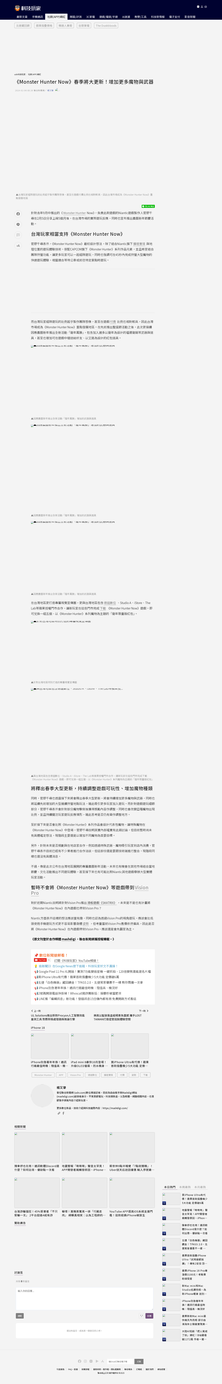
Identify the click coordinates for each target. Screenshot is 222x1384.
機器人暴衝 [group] (65, 25)
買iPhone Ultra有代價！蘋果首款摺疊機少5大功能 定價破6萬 (130, 1064)
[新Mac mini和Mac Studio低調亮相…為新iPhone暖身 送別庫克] (171, 1290)
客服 (76, 1369)
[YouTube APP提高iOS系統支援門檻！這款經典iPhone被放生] (132, 1193)
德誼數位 (92, 1074)
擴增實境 (108, 1074)
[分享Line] (18, 224)
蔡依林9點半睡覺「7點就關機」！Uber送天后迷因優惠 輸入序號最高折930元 (131, 1168)
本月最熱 (200, 1187)
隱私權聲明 (116, 1369)
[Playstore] (96, 1361)
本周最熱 (185, 1187)
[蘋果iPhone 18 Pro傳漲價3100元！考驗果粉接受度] (171, 1275)
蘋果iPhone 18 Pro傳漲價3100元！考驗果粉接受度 (194, 1274)
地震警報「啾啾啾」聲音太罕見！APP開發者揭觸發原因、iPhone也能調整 (84, 1168)
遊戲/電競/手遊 (108, 17)
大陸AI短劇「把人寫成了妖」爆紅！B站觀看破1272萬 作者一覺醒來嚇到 (195, 1335)
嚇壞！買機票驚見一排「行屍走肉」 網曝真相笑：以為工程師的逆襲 (84, 1213)
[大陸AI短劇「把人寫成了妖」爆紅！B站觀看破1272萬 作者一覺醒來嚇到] (171, 1335)
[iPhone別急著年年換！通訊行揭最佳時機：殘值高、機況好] (50, 1046)
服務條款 (97, 1369)
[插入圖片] (141, 1316)
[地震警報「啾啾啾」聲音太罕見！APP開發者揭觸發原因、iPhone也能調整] (84, 1147)
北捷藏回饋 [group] (23, 25)
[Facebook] (79, 1361)
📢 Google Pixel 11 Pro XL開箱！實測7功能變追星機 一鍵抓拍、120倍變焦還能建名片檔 (92, 971)
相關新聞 (20, 1126)
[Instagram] (85, 1361)
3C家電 (90, 17)
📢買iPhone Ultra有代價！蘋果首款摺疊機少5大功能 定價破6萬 (76, 977)
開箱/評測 (76, 17)
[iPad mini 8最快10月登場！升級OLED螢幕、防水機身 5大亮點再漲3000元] (90, 1046)
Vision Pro (75, 1074)
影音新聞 (190, 17)
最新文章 (22, 17)
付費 (122, 1074)
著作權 (106, 1369)
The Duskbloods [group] (106, 25)
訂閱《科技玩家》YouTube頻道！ (76, 960)
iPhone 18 (38, 1028)
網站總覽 (161, 1369)
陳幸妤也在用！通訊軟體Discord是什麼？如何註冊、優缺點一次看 (36, 1168)
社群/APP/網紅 (56, 17)
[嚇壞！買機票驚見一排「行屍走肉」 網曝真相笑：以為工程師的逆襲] (84, 1193)
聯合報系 (128, 1369)
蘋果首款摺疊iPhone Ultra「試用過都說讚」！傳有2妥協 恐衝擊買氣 (194, 1260)
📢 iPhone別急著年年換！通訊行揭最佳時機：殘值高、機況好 (76, 988)
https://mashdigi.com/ (115, 1108)
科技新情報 (158, 17)
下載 (145, 1074)
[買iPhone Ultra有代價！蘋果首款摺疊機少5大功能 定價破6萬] (130, 1046)
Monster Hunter (43, 1074)
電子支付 (174, 17)
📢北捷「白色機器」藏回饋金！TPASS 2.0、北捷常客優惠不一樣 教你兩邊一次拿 (88, 982)
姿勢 (134, 1074)
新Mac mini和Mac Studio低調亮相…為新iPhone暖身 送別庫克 (194, 1290)
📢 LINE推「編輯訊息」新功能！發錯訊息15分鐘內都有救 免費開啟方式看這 (85, 998)
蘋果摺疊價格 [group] (44, 25)
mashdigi (69, 939)
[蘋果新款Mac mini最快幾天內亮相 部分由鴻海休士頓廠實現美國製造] (171, 1320)
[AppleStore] (102, 1361)
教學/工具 (140, 17)
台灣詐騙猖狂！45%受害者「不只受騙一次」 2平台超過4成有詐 (36, 1213)
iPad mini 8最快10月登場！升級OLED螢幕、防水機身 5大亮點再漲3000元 (89, 1064)
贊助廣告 (20, 1223)
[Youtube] (198, 7)
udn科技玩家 (20, 74)
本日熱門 (170, 1187)
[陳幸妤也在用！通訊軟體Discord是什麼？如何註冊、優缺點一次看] (37, 1147)
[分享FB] (18, 214)
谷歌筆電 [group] (84, 25)
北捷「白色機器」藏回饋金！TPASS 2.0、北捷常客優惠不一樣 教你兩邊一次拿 (195, 1244)
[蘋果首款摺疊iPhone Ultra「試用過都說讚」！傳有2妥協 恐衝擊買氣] (171, 1259)
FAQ (70, 1369)
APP (61, 1074)
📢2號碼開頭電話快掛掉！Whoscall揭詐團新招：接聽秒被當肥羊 (77, 993)
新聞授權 (85, 1369)
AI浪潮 (126, 17)
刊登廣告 (60, 1369)
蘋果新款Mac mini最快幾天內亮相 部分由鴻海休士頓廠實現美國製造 (195, 1320)
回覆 (149, 1315)
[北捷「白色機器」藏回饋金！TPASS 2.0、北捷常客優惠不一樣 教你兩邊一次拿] (171, 1244)
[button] (202, 7)
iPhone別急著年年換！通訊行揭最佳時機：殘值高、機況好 (49, 1064)
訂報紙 (139, 1369)
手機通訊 (37, 17)
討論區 (18, 1272)
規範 (20, 1315)
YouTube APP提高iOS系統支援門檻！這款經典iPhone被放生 (131, 1213)
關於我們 (150, 1369)
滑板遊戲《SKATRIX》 (102, 902)
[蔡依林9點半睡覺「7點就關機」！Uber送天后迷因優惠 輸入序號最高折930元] (132, 1147)
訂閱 (139, 1361)
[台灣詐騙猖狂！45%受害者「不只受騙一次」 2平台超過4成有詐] (37, 1193)
